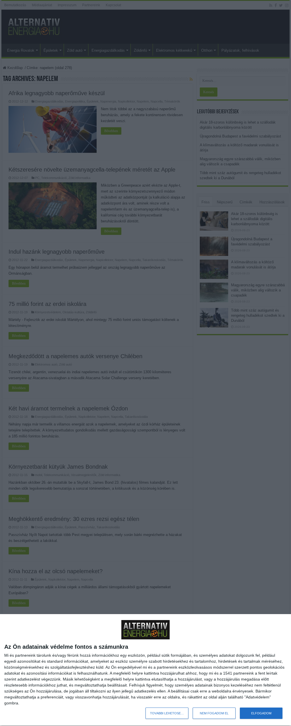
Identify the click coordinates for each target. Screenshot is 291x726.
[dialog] (145, 670)
